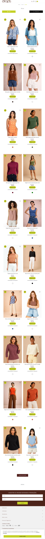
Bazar (22, 4)
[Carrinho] (37, 1)
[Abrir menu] (1, 1)
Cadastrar (22, 503)
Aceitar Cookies (22, 536)
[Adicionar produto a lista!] (20, 19)
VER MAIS (22, 484)
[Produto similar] (32, 56)
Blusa (26, 4)
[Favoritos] (33, 1)
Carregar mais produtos (22, 475)
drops (19, 4)
